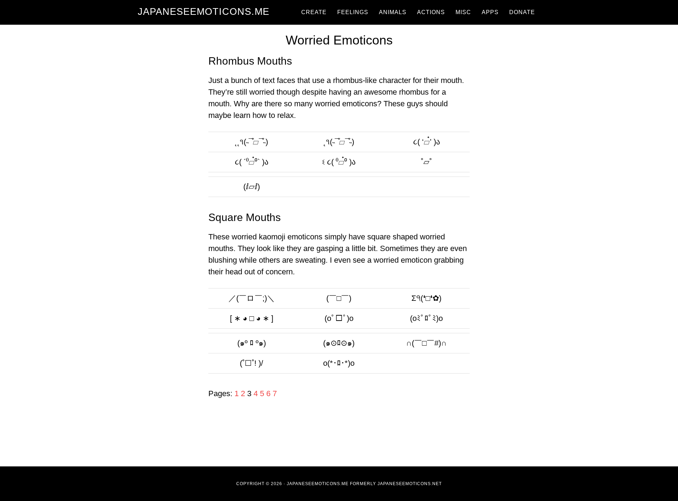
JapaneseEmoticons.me (203, 11)
